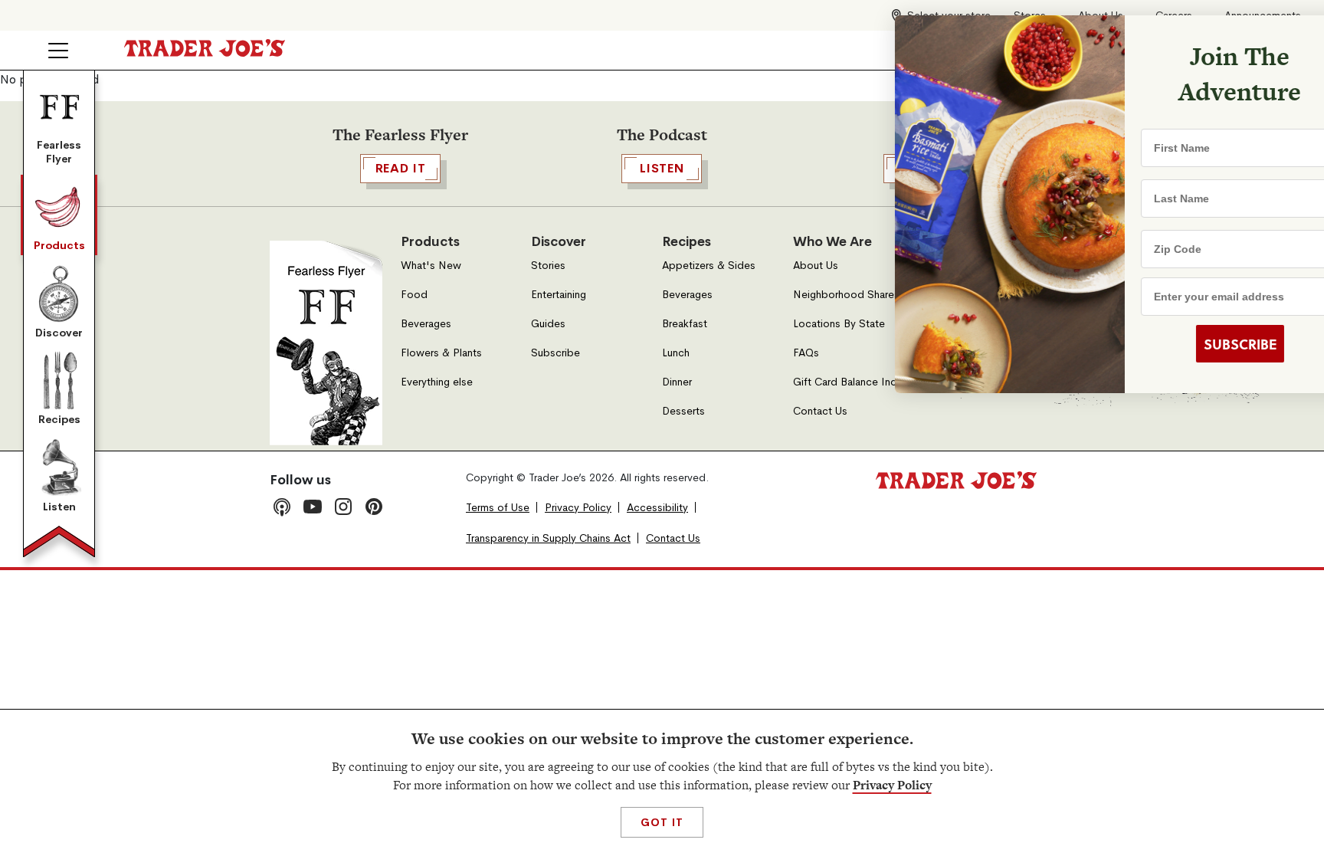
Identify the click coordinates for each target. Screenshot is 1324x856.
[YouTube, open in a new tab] (312, 506)
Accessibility (657, 507)
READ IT (400, 168)
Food (414, 294)
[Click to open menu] (58, 50)
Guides (548, 323)
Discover (59, 332)
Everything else (437, 382)
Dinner (677, 382)
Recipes (59, 419)
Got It (662, 822)
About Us (815, 265)
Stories (548, 265)
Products (59, 245)
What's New (431, 265)
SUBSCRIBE (1194, 344)
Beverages (426, 323)
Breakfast (684, 323)
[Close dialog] (1287, 36)
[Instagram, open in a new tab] (343, 506)
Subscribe (555, 352)
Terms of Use (497, 507)
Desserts (683, 411)
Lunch (676, 352)
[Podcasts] (282, 506)
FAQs (806, 352)
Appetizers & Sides (708, 265)
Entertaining (558, 294)
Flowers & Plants (441, 352)
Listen (59, 506)
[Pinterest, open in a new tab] (374, 506)
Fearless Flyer (59, 152)
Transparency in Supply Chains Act (548, 538)
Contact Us (820, 411)
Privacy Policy (892, 785)
